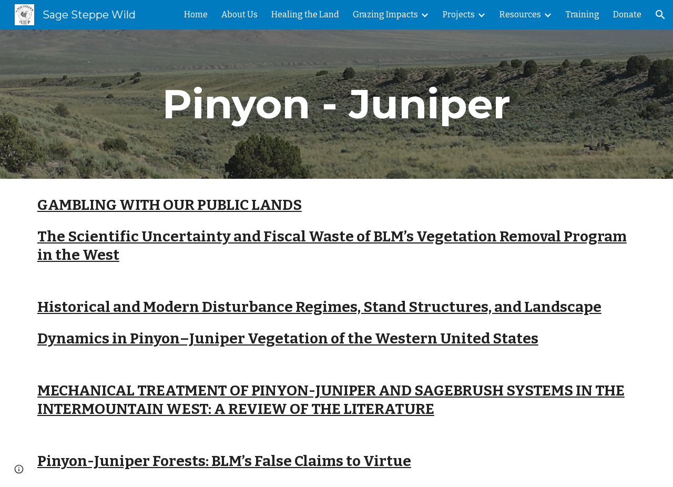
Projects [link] (459, 14)
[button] (660, 14)
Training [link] (582, 14)
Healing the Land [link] (305, 14)
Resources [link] (520, 14)
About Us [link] (239, 14)
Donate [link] (627, 14)
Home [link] (196, 14)
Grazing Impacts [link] (385, 14)
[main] (336, 104)
